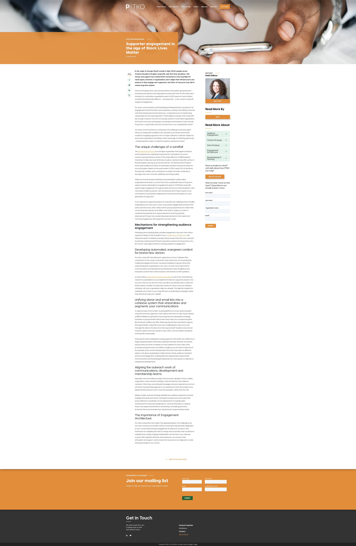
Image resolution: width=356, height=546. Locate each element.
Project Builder (215, 176)
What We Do (161, 7)
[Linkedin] (127, 535)
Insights (204, 7)
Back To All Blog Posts (178, 459)
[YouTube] (130, 535)
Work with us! (183, 534)
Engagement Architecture (212, 151)
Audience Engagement (212, 134)
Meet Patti (217, 101)
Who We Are (186, 7)
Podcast (213, 7)
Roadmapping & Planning (214, 158)
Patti (217, 117)
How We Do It (174, 7)
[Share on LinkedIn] (129, 90)
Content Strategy (214, 140)
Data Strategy (213, 145)
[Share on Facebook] (129, 80)
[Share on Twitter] (129, 85)
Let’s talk (224, 7)
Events (195, 7)
